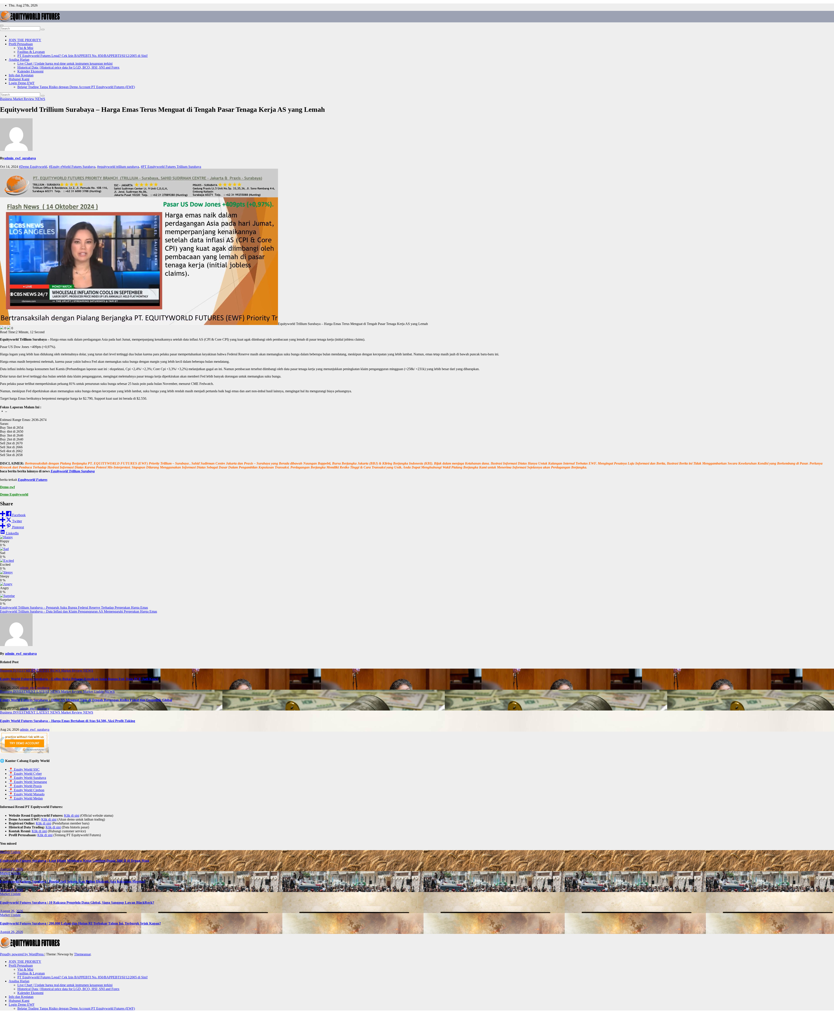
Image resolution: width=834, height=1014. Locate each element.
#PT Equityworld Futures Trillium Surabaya (171, 166)
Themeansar (82, 954)
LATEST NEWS (48, 670)
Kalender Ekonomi (30, 71)
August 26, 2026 (11, 869)
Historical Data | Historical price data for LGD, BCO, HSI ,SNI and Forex (68, 67)
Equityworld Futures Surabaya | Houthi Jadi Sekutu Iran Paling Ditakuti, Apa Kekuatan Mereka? (73, 881)
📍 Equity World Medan (26, 798)
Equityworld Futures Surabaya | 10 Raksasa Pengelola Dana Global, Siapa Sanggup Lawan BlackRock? (77, 902)
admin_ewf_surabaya (20, 158)
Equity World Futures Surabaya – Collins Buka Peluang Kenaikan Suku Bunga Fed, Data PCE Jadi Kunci (79, 679)
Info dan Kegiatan (21, 75)
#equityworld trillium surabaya (118, 166)
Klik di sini (71, 815)
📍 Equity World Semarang (28, 782)
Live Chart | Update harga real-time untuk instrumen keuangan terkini (65, 63)
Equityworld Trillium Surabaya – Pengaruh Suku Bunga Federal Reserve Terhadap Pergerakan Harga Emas (74, 607)
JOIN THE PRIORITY (25, 40)
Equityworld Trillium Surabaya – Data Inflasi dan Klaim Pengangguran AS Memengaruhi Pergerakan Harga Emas (78, 611)
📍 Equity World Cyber (25, 773)
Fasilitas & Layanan (31, 52)
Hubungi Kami (19, 79)
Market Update (94, 691)
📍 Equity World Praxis (25, 786)
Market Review (24, 99)
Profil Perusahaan (21, 44)
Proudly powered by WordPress (22, 954)
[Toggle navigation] (1, 25)
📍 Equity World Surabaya (27, 778)
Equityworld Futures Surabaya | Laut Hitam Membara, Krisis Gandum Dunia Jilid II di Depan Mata (74, 860)
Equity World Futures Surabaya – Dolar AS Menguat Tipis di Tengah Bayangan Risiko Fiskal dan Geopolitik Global (86, 700)
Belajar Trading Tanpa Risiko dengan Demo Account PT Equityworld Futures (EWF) (76, 87)
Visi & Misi (25, 48)
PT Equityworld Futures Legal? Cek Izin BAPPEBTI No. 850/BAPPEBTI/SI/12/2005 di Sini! (82, 56)
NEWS (40, 99)
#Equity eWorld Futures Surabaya (72, 166)
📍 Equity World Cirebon (26, 790)
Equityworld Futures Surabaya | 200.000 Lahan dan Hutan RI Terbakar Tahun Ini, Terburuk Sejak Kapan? (80, 923)
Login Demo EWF (22, 83)
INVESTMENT (24, 670)
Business (6, 99)
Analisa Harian (19, 59)
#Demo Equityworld (33, 166)
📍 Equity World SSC (24, 769)
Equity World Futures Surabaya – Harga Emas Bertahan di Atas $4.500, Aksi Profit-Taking (67, 721)
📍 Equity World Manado (27, 794)
